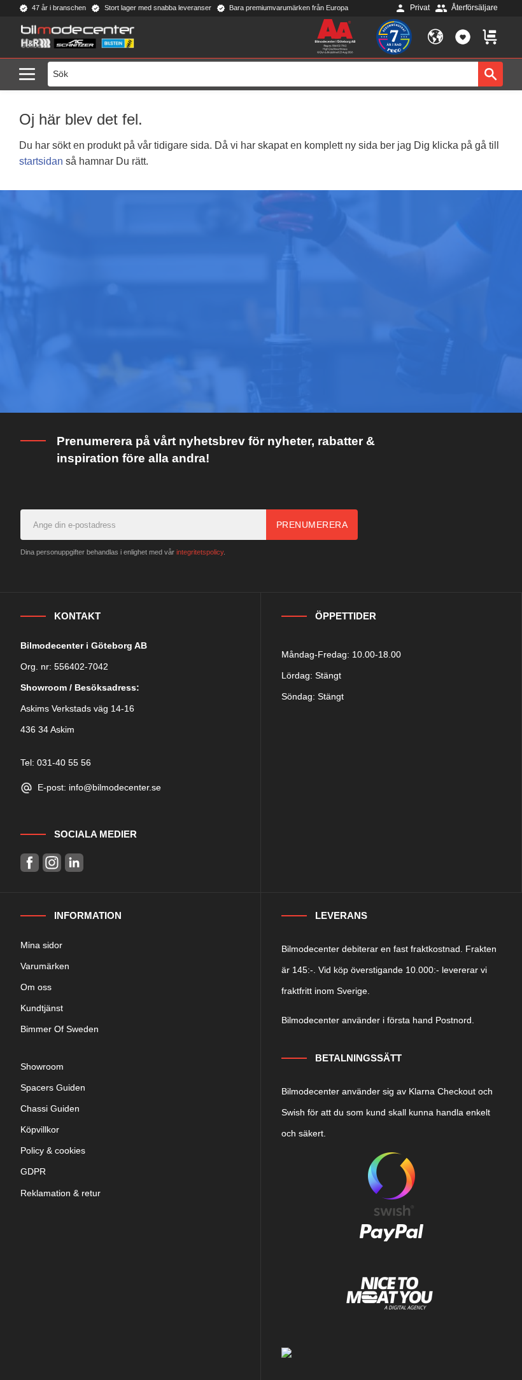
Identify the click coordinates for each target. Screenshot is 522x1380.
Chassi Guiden (50, 1108)
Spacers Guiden (52, 1087)
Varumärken (44, 966)
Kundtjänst (41, 1008)
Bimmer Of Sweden (59, 1029)
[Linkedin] (74, 862)
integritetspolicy (199, 552)
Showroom (42, 1066)
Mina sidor (41, 945)
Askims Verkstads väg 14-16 (77, 708)
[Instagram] (52, 862)
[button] (30, 75)
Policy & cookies (52, 1150)
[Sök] (490, 74)
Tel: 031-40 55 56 (55, 762)
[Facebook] (29, 862)
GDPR (33, 1171)
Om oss (36, 987)
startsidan (41, 161)
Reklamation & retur (60, 1193)
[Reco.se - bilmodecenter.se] (394, 37)
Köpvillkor (39, 1129)
